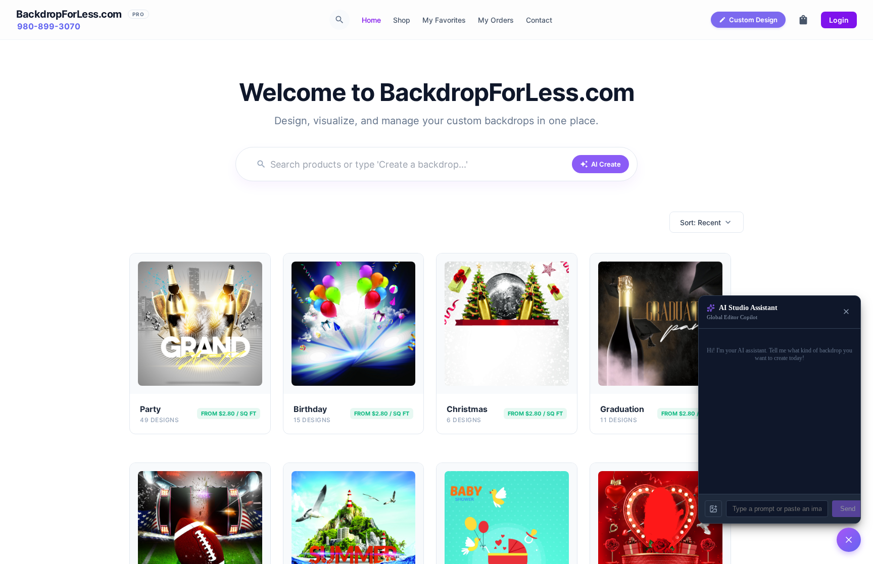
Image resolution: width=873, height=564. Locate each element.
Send (847, 508)
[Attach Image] (713, 508)
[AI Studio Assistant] (849, 540)
